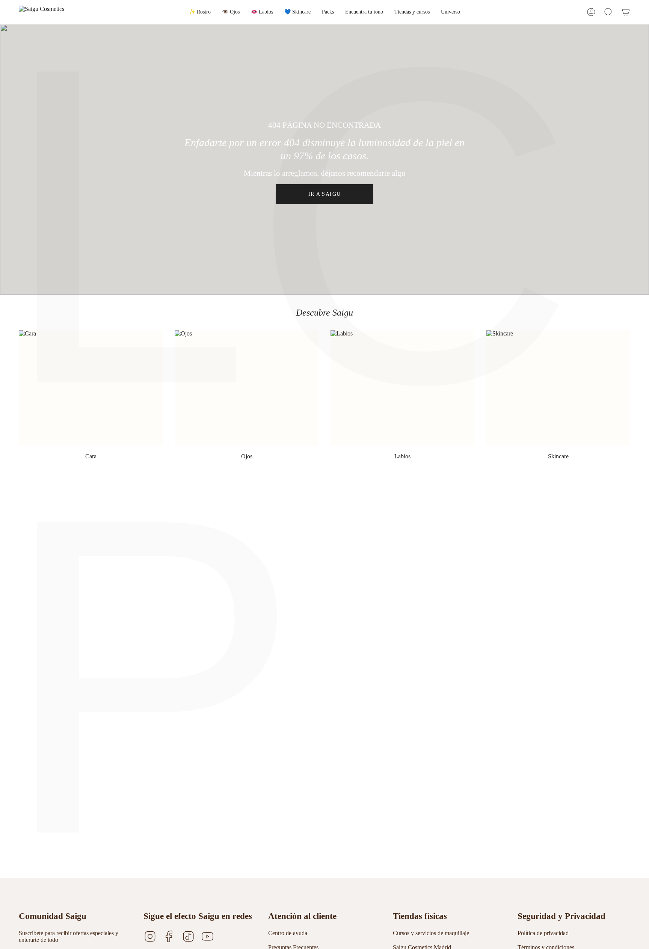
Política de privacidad (543, 933)
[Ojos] (246, 387)
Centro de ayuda (287, 933)
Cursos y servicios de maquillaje (431, 933)
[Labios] (402, 387)
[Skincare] (558, 387)
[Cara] (91, 387)
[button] (199, 12)
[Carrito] (625, 12)
